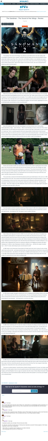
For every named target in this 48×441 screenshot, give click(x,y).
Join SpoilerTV (24, 6)
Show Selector (7, 3)
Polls (27, 3)
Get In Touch (24, 5)
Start (2, 3)
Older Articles (46, 431)
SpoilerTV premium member (41, 11)
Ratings (18, 3)
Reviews (23, 3)
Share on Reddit (24, 26)
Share (3, 395)
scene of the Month (34, 3)
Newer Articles (3, 431)
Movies (13, 3)
